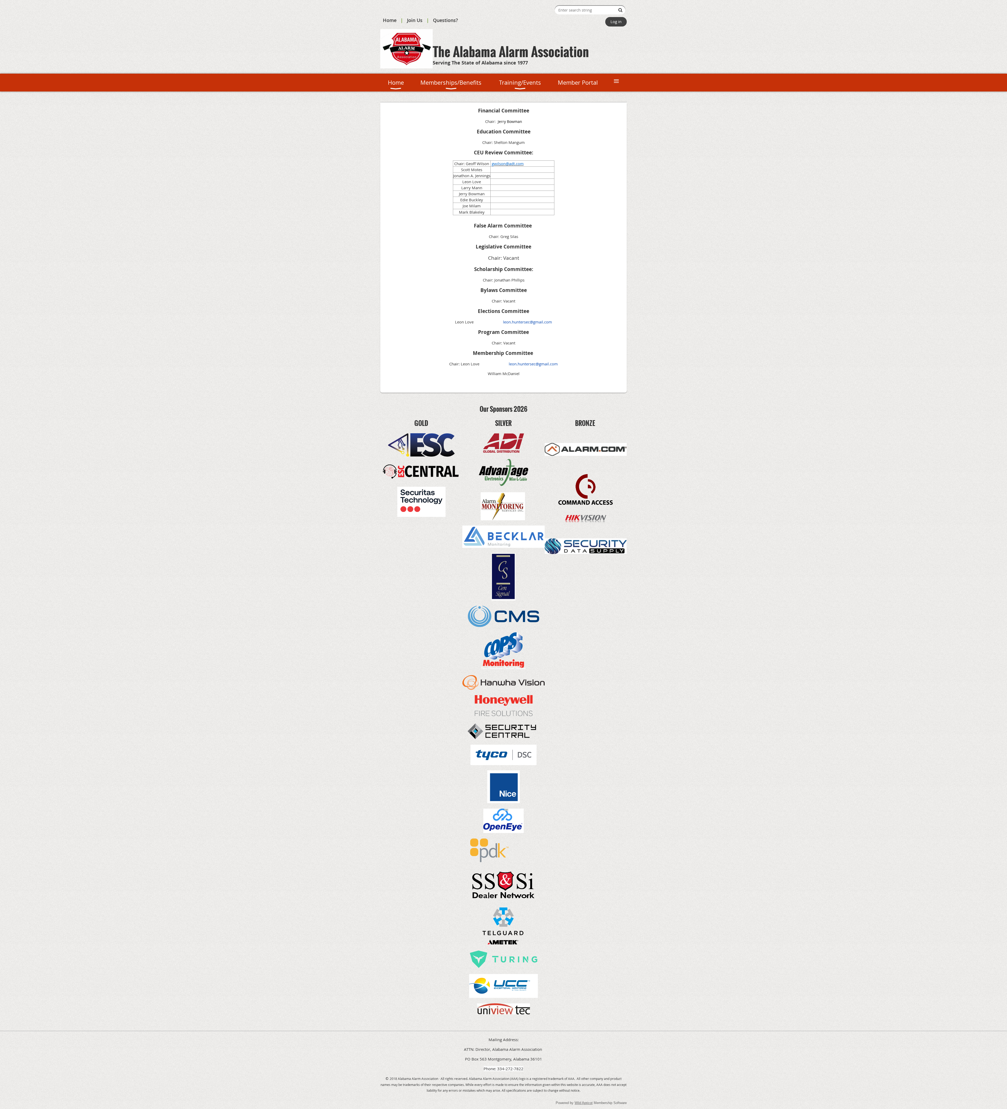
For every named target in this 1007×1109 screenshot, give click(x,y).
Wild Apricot (584, 1103)
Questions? (445, 20)
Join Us (414, 20)
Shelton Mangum (509, 142)
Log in (616, 21)
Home (390, 20)
